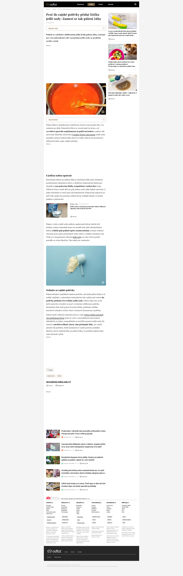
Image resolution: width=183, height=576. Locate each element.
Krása (108, 507)
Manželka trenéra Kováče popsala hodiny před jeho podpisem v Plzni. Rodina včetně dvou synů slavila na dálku (82, 530)
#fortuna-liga (80, 523)
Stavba (100, 4)
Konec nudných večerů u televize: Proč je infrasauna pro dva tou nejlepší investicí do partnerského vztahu (113, 530)
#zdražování (65, 519)
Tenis (77, 513)
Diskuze (60, 385)
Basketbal (79, 505)
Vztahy (108, 512)
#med (94, 522)
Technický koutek (51, 512)
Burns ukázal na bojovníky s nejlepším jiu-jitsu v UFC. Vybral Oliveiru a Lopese (128, 534)
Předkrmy (94, 508)
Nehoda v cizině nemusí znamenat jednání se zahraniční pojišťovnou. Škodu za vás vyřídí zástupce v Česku (52, 530)
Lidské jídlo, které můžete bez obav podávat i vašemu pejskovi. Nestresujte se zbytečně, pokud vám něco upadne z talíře (121, 64)
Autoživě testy (50, 507)
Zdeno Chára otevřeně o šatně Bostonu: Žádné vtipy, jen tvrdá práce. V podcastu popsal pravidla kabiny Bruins (82, 539)
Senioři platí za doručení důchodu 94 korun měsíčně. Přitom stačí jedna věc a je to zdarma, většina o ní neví (113, 539)
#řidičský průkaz (51, 523)
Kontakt (80, 552)
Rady (47, 510)
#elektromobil (51, 517)
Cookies (49, 557)
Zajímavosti (49, 513)
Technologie (64, 512)
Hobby (91, 4)
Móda (108, 510)
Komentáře (64, 507)
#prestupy (80, 517)
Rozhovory (64, 508)
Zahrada (110, 4)
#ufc (124, 522)
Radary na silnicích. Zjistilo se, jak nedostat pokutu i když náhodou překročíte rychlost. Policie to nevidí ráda (68, 530)
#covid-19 (64, 522)
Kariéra (73, 552)
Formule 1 (79, 507)
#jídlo (59, 376)
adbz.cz (48, 9)
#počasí (110, 522)
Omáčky (94, 507)
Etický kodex (58, 557)
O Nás (66, 552)
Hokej (77, 510)
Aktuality (48, 505)
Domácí (63, 505)
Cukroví (94, 505)
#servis (49, 520)
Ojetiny (48, 508)
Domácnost (80, 4)
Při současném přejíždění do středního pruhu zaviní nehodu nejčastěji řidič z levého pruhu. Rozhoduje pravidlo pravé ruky (52, 539)
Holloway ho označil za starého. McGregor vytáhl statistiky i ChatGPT (128, 528)
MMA (77, 512)
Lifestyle (109, 508)
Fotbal (78, 508)
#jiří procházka (127, 519)
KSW (123, 512)
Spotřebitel (64, 510)
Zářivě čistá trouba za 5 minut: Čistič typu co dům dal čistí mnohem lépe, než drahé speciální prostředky (83, 484)
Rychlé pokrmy (95, 512)
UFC (123, 510)
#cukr (94, 519)
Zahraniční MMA (126, 505)
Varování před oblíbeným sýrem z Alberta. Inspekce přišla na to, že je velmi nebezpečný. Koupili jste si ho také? (83, 445)
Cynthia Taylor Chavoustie (83, 134)
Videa (123, 508)
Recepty (94, 510)
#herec (109, 519)
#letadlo (110, 516)
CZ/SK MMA (125, 507)
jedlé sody (77, 237)
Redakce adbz (53, 28)
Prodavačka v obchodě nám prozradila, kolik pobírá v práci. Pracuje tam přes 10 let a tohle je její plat (83, 432)
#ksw (124, 516)
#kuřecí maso (96, 516)
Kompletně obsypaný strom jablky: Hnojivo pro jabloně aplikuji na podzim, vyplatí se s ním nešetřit (82, 458)
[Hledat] (135, 4)
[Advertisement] (76, 60)
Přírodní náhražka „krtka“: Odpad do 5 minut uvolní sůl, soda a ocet (122, 94)
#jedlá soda (50, 376)
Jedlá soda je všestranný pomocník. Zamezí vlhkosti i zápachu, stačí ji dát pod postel (88, 207)
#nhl (78, 520)
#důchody (64, 516)
